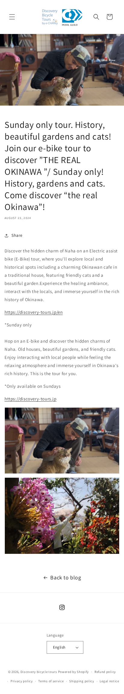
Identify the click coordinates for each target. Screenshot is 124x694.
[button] (12, 16)
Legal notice (109, 681)
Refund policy (105, 672)
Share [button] (17, 235)
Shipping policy (81, 681)
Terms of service (51, 681)
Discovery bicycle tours (38, 672)
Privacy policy (22, 681)
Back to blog (65, 577)
